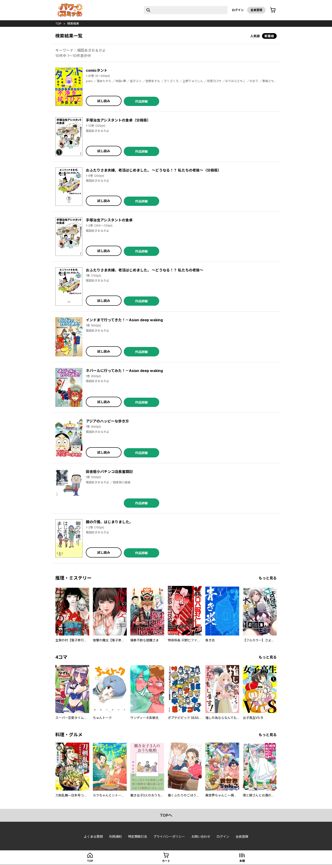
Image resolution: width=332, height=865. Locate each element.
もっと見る (268, 578)
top (58, 23)
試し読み (103, 101)
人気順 (255, 36)
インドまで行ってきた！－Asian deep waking (124, 320)
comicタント (97, 70)
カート (166, 861)
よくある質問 (93, 836)
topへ (166, 815)
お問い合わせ (200, 836)
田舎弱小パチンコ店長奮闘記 (109, 471)
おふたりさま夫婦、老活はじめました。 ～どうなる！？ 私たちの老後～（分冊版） (153, 170)
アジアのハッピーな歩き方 (107, 421)
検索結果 (73, 23)
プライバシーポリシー (169, 836)
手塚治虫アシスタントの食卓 (109, 220)
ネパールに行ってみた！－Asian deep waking (124, 370)
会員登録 (256, 10)
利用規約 (115, 836)
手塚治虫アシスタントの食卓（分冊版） (118, 120)
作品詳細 (141, 101)
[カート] (273, 10)
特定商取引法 (137, 836)
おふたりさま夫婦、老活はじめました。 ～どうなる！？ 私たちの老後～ (144, 270)
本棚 (242, 861)
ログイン (238, 10)
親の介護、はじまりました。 (109, 522)
